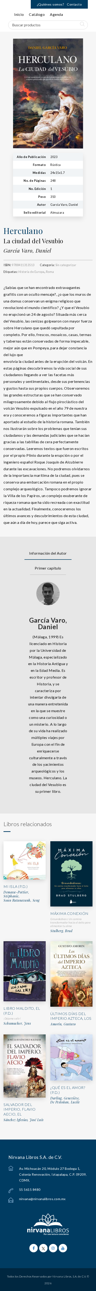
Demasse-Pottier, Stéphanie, (16, 894)
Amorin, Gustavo (63, 1024)
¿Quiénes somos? (50, 4)
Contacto (74, 4)
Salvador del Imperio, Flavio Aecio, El (19, 1109)
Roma (50, 272)
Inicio (19, 14)
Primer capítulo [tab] (48, 568)
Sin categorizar (65, 265)
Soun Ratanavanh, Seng (21, 900)
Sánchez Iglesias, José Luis (23, 1120)
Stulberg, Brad (61, 931)
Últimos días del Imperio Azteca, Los (71, 1016)
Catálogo (37, 14)
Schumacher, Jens (17, 1023)
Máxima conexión (69, 913)
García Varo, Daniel (27, 250)
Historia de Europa (31, 272)
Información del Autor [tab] (48, 553)
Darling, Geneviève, (65, 1098)
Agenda (56, 14)
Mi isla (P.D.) (15, 886)
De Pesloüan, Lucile (65, 1102)
